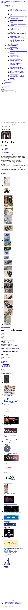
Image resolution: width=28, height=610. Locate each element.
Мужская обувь (6, 366)
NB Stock (6, 555)
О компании (7, 148)
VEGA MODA (7, 462)
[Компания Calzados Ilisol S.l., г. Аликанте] (9, 394)
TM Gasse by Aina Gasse (10, 435)
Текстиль (12, 25)
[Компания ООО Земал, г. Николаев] (9, 471)
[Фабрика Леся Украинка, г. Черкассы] (11, 403)
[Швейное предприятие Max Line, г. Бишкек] (11, 511)
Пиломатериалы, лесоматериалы (18, 65)
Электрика (12, 79)
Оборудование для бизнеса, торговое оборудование (17, 61)
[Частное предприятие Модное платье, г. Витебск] (11, 546)
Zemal (5, 472)
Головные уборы (14, 9)
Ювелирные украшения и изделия (18, 16)
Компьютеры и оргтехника (16, 36)
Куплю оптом (7, 82)
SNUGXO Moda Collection (10, 504)
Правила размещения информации (12, 603)
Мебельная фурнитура (15, 59)
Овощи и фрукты (14, 28)
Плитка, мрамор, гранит (16, 67)
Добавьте (16, 122)
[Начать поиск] (15, 91)
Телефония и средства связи (17, 37)
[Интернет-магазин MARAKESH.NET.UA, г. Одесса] (6, 492)
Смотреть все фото (5, 327)
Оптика (11, 49)
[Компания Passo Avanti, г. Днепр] (11, 441)
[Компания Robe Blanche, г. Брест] (9, 536)
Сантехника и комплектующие (17, 71)
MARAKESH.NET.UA (9, 493)
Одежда (12, 14)
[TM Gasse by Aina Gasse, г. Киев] (10, 433)
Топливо (12, 78)
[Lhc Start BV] (6, 138)
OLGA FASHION (8, 483)
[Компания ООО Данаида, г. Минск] (10, 525)
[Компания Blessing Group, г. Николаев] (11, 423)
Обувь (11, 13)
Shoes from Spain (8, 395)
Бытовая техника (14, 18)
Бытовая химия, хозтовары (16, 20)
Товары (5, 80)
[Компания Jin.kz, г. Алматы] (7, 413)
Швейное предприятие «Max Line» (12, 512)
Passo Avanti (7, 442)
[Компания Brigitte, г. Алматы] (6, 382)
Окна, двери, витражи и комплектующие (16, 63)
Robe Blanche (7, 537)
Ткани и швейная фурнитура (17, 76)
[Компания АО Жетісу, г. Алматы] (11, 519)
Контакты (6, 152)
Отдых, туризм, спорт (15, 43)
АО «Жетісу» (7, 521)
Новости (6, 151)
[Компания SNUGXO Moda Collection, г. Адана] (9, 502)
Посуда (11, 22)
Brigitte (5, 383)
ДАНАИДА (7, 527)
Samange (6, 566)
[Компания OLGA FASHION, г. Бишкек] (10, 481)
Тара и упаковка (14, 55)
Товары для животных (15, 56)
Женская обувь (6, 365)
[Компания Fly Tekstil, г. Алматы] (7, 452)
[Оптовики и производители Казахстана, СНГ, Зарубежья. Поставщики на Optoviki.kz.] (14, 2)
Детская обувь (5, 364)
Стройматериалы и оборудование (18, 75)
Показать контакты (9, 340)
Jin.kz (5, 415)
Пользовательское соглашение (11, 602)
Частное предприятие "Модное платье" (14, 548)
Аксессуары (13, 7)
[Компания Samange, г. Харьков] (7, 564)
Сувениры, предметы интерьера (18, 24)
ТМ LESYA (6, 404)
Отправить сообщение (6, 348)
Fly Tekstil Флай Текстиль (10, 453)
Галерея (6, 149)
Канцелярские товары (15, 34)
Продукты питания (14, 29)
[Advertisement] (14, 106)
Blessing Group (7, 424)
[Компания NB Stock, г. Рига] (10, 554)
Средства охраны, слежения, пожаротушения (17, 73)
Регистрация (7, 86)
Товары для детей (14, 44)
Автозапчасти (13, 47)
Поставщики (7, 5)
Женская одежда (6, 370)
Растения (12, 53)
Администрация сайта (9, 600)
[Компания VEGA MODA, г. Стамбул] (11, 460)
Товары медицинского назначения (18, 51)
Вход (5, 87)
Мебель (11, 21)
